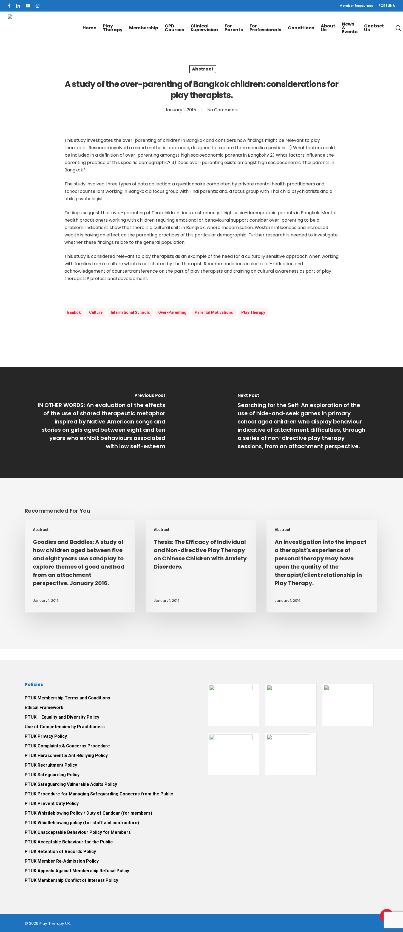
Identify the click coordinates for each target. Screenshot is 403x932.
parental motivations (214, 312)
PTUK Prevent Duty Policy (52, 803)
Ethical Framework (44, 707)
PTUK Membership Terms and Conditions (67, 698)
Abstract (203, 69)
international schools (130, 312)
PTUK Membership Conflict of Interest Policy (71, 880)
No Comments (223, 110)
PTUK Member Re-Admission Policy (62, 861)
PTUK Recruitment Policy (51, 765)
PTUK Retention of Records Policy (60, 851)
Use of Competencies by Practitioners (65, 726)
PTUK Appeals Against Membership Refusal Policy (77, 870)
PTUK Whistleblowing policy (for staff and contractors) (82, 822)
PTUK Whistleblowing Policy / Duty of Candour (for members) (88, 813)
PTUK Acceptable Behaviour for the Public (69, 842)
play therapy (253, 312)
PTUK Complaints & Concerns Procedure (67, 746)
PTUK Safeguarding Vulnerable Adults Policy (71, 784)
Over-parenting (172, 312)
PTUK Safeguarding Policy (52, 774)
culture (96, 312)
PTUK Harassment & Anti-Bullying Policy (66, 755)
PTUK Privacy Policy (46, 736)
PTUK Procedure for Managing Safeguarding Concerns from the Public (99, 794)
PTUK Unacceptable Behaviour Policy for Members (78, 832)
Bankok (74, 312)
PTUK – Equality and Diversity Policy (62, 717)
